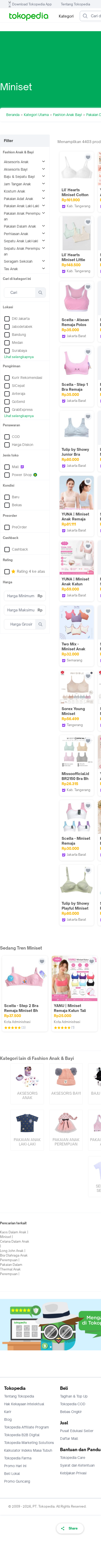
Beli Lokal (12, 1474)
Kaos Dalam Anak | (14, 1232)
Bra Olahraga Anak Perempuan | (14, 1257)
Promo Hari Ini (15, 1466)
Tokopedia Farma (17, 1458)
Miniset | (6, 1237)
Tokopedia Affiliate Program (26, 1427)
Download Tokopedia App (32, 4)
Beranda (12, 115)
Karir (7, 1412)
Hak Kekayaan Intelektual (24, 1404)
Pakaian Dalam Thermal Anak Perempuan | (11, 1269)
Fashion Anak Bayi (67, 115)
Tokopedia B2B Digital (22, 1435)
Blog (8, 1419)
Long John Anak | (12, 1251)
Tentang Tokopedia (75, 4)
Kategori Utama (36, 115)
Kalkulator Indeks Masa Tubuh (28, 1450)
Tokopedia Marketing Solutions (29, 1443)
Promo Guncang (17, 1481)
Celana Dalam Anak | (14, 1244)
